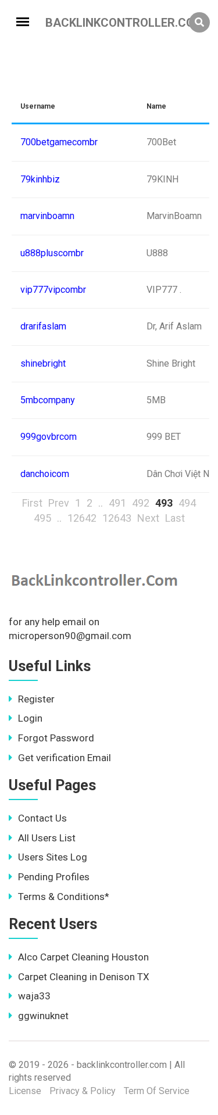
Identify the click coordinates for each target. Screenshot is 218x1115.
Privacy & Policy (82, 1090)
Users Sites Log (52, 857)
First (32, 503)
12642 (82, 518)
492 (140, 503)
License (25, 1090)
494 (187, 503)
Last (175, 518)
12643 (116, 518)
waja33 (34, 996)
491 (117, 503)
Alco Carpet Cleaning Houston (83, 957)
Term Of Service (157, 1090)
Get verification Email (64, 757)
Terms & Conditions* (63, 896)
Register (36, 699)
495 (42, 518)
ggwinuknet (43, 1015)
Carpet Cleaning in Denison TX (83, 977)
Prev (58, 503)
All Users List (47, 838)
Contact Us (42, 818)
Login (30, 718)
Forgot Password (56, 738)
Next (148, 518)
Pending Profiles (54, 877)
